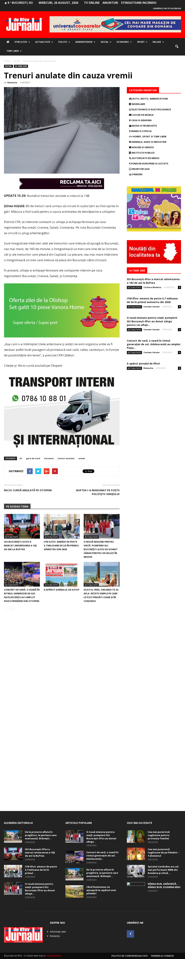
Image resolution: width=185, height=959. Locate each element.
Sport (141, 41)
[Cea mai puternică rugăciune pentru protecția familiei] (136, 836)
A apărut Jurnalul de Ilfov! (61, 589)
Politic (62, 41)
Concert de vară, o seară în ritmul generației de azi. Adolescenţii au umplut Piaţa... (153, 344)
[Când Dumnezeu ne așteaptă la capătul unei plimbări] (74, 891)
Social (105, 41)
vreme (81, 458)
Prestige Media (53, 955)
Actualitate (42, 41)
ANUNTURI (110, 3)
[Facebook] (130, 934)
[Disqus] (62, 664)
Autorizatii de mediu (145, 158)
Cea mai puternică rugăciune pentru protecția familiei (159, 835)
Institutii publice (142, 152)
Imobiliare (138, 104)
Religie (157, 41)
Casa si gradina (141, 120)
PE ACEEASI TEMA (17, 506)
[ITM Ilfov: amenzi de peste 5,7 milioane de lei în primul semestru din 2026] (62, 526)
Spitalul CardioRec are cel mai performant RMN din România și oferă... (163, 870)
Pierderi (137, 174)
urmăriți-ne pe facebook (167, 8)
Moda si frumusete (144, 125)
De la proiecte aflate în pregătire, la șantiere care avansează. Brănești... (41, 835)
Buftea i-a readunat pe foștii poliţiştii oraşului (98, 492)
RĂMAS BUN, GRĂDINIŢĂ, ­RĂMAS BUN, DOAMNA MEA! (164, 885)
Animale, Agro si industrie (148, 141)
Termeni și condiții (162, 955)
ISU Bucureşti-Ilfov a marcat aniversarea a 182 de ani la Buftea (20, 545)
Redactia (12, 82)
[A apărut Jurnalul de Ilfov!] (62, 574)
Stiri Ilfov (20, 41)
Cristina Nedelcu (152, 287)
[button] (176, 46)
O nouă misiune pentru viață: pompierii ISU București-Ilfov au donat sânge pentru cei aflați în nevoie (101, 549)
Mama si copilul (141, 131)
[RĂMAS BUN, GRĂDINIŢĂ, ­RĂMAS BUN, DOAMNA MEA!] (136, 888)
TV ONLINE (92, 3)
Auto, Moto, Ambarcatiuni (150, 98)
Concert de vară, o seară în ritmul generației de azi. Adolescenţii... (102, 855)
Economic (123, 41)
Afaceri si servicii (142, 147)
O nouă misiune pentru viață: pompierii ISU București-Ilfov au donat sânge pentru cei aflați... (152, 321)
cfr (20, 458)
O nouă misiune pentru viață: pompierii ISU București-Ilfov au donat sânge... (40, 888)
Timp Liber (13, 50)
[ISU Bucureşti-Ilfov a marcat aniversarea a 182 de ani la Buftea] (22, 526)
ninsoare (49, 458)
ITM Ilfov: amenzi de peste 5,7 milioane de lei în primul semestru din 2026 (61, 545)
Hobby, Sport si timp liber (149, 136)
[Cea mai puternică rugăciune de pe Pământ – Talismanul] (136, 854)
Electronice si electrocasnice (151, 109)
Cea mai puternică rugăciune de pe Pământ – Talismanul (163, 852)
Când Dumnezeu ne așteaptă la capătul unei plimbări (101, 890)
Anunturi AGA (140, 169)
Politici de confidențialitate (129, 955)
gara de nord (33, 458)
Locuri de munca (142, 114)
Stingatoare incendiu (138, 3)
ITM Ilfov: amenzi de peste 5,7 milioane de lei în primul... (41, 870)
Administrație (83, 41)
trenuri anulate (66, 458)
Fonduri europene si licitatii (149, 163)
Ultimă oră (21, 66)
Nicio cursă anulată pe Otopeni (28, 490)
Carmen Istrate (151, 306)
